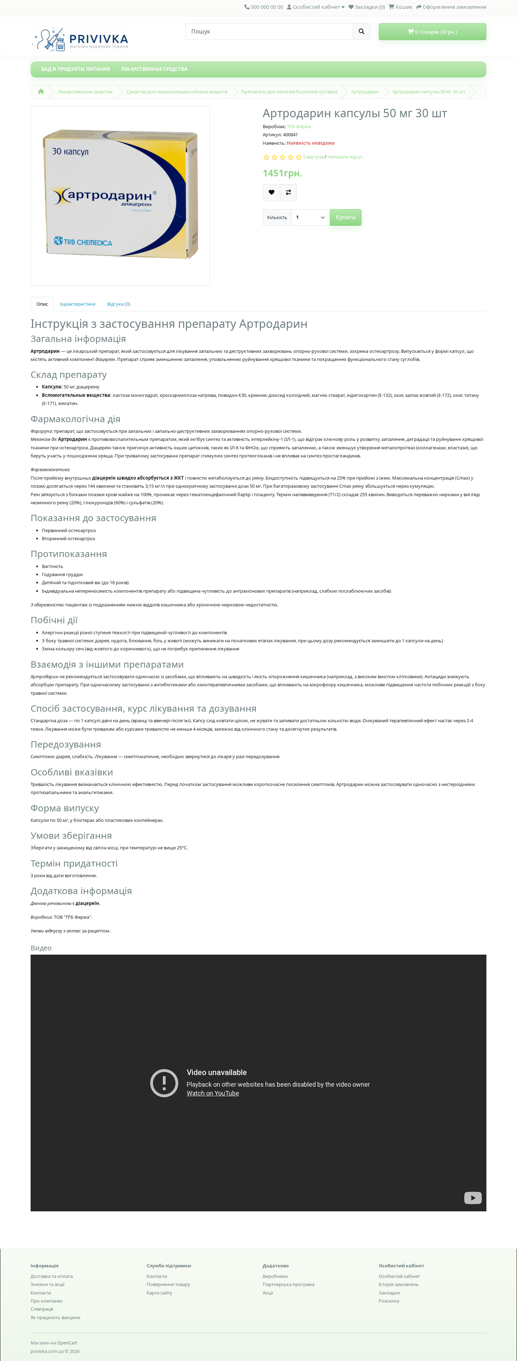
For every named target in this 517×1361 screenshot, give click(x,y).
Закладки (389, 1293)
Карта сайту (159, 1293)
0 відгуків (313, 157)
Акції (268, 1293)
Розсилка (389, 1301)
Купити (346, 217)
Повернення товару (168, 1284)
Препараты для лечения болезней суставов (289, 91)
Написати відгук (345, 157)
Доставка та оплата (52, 1276)
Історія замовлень (399, 1284)
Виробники (275, 1276)
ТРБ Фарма (299, 126)
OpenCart (67, 1343)
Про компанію (47, 1301)
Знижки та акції (47, 1284)
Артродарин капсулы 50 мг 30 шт (428, 91)
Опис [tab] (42, 304)
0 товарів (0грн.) (436, 31)
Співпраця (42, 1309)
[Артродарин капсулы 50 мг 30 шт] (120, 198)
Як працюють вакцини (55, 1317)
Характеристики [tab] (77, 304)
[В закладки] (271, 192)
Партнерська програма (288, 1284)
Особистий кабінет (399, 1276)
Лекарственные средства (154, 69)
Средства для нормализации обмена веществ (177, 91)
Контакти (41, 1293)
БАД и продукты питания (76, 69)
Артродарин (364, 91)
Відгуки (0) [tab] (118, 304)
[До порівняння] (288, 192)
